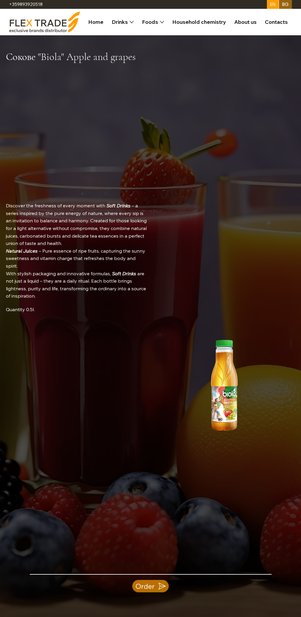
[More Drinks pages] (132, 22)
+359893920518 (26, 4)
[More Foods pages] (162, 22)
